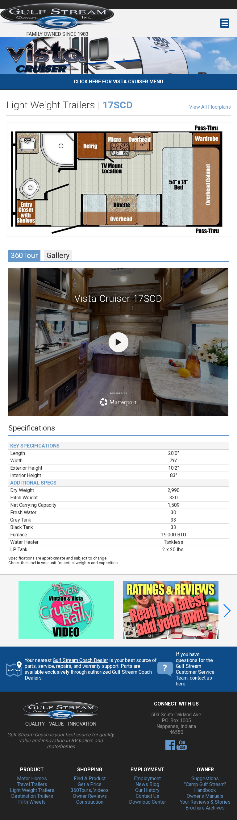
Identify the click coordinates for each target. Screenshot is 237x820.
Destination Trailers (32, 796)
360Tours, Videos (90, 790)
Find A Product (90, 778)
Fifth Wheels (32, 802)
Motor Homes (32, 778)
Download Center (147, 802)
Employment (147, 778)
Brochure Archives (205, 808)
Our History (147, 790)
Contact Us (147, 796)
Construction (89, 802)
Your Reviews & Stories (205, 802)
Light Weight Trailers (32, 790)
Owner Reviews (90, 796)
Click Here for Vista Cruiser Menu (118, 82)
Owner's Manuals (205, 796)
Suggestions (205, 778)
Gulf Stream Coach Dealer (80, 660)
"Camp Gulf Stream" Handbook (205, 787)
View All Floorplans (210, 107)
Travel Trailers (32, 784)
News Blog (147, 784)
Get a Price (90, 784)
